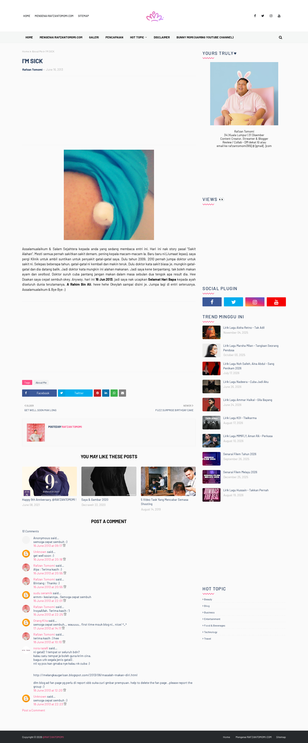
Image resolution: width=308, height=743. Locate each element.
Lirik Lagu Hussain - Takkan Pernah (246, 490)
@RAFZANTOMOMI (53, 736)
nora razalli (40, 648)
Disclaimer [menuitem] (162, 37)
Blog (206, 605)
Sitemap (83, 15)
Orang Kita (40, 620)
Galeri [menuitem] (94, 37)
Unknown (39, 552)
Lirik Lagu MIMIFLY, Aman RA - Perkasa (248, 436)
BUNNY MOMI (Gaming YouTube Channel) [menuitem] (205, 37)
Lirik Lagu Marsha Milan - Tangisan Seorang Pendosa (250, 348)
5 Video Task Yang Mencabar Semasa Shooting (164, 502)
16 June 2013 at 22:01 (48, 601)
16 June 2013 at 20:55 (48, 573)
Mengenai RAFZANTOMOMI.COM (54, 15)
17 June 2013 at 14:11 (47, 628)
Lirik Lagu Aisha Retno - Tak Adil (243, 327)
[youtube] (279, 16)
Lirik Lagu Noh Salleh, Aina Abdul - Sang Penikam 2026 (248, 366)
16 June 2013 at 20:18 (48, 559)
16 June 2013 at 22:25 (48, 614)
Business (209, 612)
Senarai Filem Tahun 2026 (239, 454)
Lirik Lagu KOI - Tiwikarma (240, 418)
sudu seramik (42, 593)
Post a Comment (33, 710)
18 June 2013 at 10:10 (47, 642)
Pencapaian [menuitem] (114, 37)
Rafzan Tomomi (32, 69)
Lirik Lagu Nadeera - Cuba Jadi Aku (246, 382)
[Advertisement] (111, 111)
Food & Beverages (214, 625)
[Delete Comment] (64, 545)
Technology (210, 632)
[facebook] (255, 16)
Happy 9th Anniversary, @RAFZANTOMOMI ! (49, 499)
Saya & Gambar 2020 (94, 499)
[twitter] (263, 16)
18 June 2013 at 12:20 (48, 690)
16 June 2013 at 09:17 (48, 545)
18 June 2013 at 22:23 (48, 704)
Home (26, 15)
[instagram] (271, 16)
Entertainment (212, 618)
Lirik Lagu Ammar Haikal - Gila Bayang (247, 400)
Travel (207, 638)
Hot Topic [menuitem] (137, 37)
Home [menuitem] (29, 37)
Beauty (208, 599)
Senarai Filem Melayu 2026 (240, 472)
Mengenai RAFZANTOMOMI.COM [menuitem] (61, 37)
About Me (37, 51)
